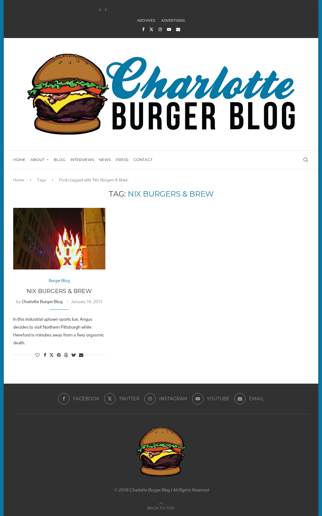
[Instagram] (160, 29)
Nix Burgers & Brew (59, 291)
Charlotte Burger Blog (42, 301)
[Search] (306, 160)
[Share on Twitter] (51, 355)
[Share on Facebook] (45, 355)
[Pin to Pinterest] (59, 355)
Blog (59, 159)
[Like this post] (37, 355)
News (105, 159)
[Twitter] (151, 29)
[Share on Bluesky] (73, 355)
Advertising (173, 20)
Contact (143, 159)
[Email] (178, 29)
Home (19, 159)
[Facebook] (143, 29)
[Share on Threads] (66, 355)
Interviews (82, 159)
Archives (146, 20)
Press (122, 159)
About (38, 159)
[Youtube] (169, 29)
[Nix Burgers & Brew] (59, 238)
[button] (100, 10)
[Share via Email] (81, 355)
